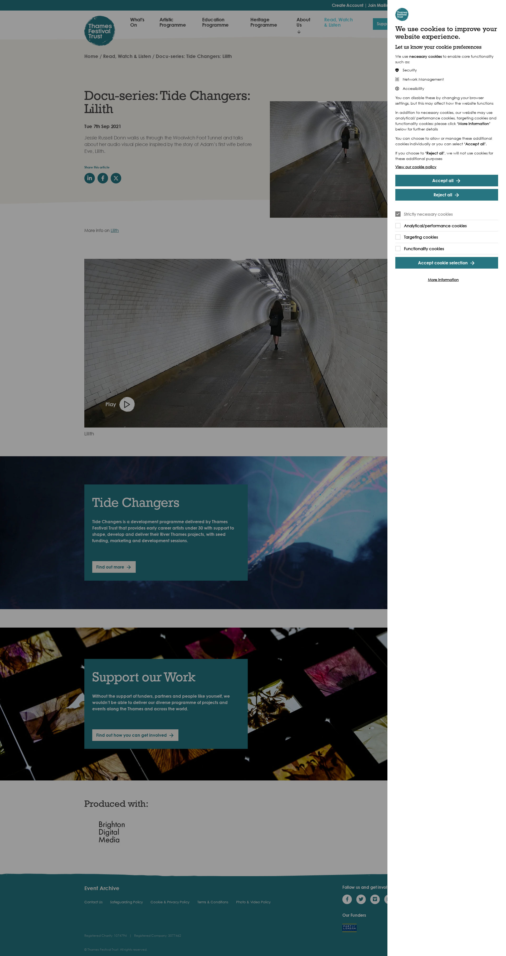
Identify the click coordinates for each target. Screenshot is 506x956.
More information (443, 279)
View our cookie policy (415, 166)
